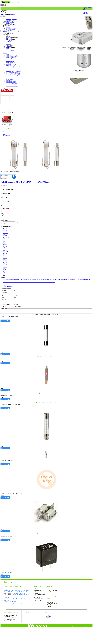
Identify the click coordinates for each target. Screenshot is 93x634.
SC (38, 282)
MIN (8, 282)
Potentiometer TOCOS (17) (11, 83)
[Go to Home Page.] (1, 8)
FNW (86, 279)
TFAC (42, 282)
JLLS (31, 280)
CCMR (51, 279)
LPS (72, 280)
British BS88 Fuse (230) (10, 20)
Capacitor (5, 53)
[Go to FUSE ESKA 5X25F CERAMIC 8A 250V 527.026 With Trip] (5, 354)
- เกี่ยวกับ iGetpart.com (52, 589)
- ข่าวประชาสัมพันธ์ (52, 590)
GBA (9, 280)
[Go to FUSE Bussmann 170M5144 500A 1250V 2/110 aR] (5, 321)
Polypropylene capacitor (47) (11, 65)
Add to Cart (3, 223)
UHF (53, 282)
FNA (77, 279)
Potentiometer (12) (9, 80)
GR (22, 280)
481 (17, 279)
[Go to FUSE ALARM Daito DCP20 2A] (5, 577)
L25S (57, 280)
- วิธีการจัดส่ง (37, 593)
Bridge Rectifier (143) (10, 33)
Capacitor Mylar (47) (10, 61)
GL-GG (13, 280)
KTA (44, 280)
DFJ (58, 279)
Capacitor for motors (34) (11, 57)
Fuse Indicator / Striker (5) (11, 29)
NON (22, 282)
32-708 (14, 279)
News (85, 10)
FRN (88, 279)
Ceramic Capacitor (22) (10, 63)
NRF (26, 282)
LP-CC (64, 280)
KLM (41, 280)
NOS (24, 282)
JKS (29, 280)
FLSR (74, 279)
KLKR (39, 280)
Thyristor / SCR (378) (10, 50)
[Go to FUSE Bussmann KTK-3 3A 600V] (5, 400)
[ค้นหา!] (18, 31)
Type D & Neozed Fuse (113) (11, 25)
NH (20, 282)
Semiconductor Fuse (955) (11, 21)
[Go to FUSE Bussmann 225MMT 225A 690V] (5, 531)
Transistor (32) (8, 44)
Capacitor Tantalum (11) (10, 62)
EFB (62, 279)
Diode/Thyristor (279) (10, 38)
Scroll (2, 11)
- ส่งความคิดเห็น (38, 598)
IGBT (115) (8, 36)
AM (19, 279)
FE (65, 279)
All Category (3, 16)
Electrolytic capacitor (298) (11, 64)
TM (46, 282)
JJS (27, 280)
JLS (33, 280)
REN (32, 282)
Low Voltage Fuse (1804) (11, 17)
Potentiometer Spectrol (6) (11, 82)
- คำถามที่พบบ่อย (38, 589)
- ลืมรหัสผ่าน (37, 600)
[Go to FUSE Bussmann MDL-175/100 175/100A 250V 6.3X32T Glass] (5, 448)
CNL (54, 279)
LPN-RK (69, 280)
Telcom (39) (8, 27)
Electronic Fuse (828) (10, 22)
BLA (38, 279)
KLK (36, 280)
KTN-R (51, 280)
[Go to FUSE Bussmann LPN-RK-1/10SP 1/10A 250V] (5, 409)
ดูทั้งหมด (10, 226)
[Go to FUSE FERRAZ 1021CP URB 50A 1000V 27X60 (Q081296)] (5, 498)
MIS (10, 282)
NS (28, 282)
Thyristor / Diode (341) (10, 48)
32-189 (11, 279)
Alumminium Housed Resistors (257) (13, 71)
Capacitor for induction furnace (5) (12, 56)
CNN (56, 279)
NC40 (16, 282)
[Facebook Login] (2, 6)
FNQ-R (83, 279)
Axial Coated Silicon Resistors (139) (13, 72)
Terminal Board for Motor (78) (12, 86)
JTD (34, 280)
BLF (40, 279)
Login (85, 12)
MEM (5, 282)
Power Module (6, 31)
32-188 (8, 279)
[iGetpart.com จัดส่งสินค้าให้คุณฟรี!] (7, 129)
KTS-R (54, 280)
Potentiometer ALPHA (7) (11, 81)
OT (29, 282)
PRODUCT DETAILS (7, 285)
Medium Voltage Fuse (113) (11, 19)
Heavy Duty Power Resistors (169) (13, 73)
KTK (46, 280)
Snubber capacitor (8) (10, 67)
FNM (79, 279)
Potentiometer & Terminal (8, 76)
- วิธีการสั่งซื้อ (37, 590)
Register (86, 13)
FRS (5, 280)
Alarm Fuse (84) (9, 23)
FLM (67, 279)
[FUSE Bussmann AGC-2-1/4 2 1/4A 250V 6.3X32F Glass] (35, 169)
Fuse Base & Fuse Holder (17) (12, 28)
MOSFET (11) (8, 41)
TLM (45, 282)
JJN (26, 280)
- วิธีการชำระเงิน (38, 591)
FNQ (81, 279)
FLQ (72, 279)
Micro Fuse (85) (9, 24)
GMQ (18, 280)
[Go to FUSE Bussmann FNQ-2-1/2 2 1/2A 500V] (5, 363)
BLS (42, 279)
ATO (27, 279)
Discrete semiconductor (7, 46)
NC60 (18, 282)
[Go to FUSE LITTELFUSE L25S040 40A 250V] (5, 540)
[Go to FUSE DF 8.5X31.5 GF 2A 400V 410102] (5, 465)
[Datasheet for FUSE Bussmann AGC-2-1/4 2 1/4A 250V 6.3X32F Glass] (7, 208)
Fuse (4, 15)
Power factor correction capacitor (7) (13, 66)
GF (11, 280)
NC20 (13, 282)
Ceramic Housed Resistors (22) (12, 75)
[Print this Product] (3, 136)
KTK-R (48, 280)
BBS (33, 279)
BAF (29, 279)
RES (34, 282)
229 (4, 279)
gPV (21, 280)
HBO (24, 280)
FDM (64, 279)
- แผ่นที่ (49, 591)
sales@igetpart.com (12, 620)
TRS (48, 282)
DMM (60, 279)
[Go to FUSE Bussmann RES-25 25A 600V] (5, 390)
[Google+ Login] (4, 6)
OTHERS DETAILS (7, 286)
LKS (62, 280)
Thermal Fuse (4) (9, 30)
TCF (40, 282)
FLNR (69, 279)
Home (85, 8)
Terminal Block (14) (10, 84)
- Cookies (49, 606)
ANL (21, 279)
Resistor (4, 69)
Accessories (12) (9, 58)
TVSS (50, 282)
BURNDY (47, 279)
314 (5, 279)
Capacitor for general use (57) (11, 55)
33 (16, 279)
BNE (44, 279)
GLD (16, 280)
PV (30, 282)
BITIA (35, 279)
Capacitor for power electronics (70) (13, 59)
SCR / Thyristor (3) (9, 40)
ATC (25, 279)
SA (36, 282)
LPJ (66, 280)
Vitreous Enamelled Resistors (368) (13, 74)
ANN (23, 279)
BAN (31, 279)
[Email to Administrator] (8, 178)
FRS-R (7, 280)
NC (11, 282)
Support (85, 9)
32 (6, 279)
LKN (59, 280)
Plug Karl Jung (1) (9, 79)
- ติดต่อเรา (37, 597)
